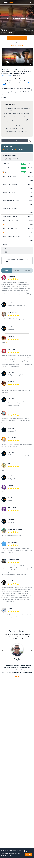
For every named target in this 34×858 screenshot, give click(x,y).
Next (31, 650)
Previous (2, 650)
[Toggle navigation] (2, 3)
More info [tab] (27, 270)
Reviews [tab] (6, 270)
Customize (28, 851)
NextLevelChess (6, 75)
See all (17, 676)
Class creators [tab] (17, 270)
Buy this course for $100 (17, 45)
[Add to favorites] (30, 140)
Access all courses (17, 38)
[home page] (7, 2)
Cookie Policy (8, 855)
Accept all (28, 854)
